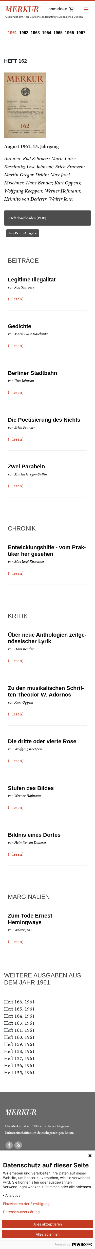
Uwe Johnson (39, 166)
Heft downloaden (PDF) (27, 218)
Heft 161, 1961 (19, 1030)
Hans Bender (39, 182)
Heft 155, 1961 (19, 1072)
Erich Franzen (69, 166)
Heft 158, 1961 (19, 1051)
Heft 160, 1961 (19, 1037)
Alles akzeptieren (47, 1224)
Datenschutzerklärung (21, 1212)
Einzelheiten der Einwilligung (26, 1204)
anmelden (57, 9)
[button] (86, 9)
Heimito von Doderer (25, 198)
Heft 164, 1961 (19, 1015)
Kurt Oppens (67, 182)
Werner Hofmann (62, 190)
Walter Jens (60, 198)
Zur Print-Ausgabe (22, 233)
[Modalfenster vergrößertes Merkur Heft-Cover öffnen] (25, 105)
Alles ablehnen (48, 1234)
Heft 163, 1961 (19, 1022)
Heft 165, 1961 (19, 1008)
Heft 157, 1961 (19, 1058)
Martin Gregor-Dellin (26, 174)
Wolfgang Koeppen (23, 190)
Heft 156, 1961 (19, 1065)
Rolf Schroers (36, 158)
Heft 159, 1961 (19, 1044)
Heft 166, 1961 (19, 1001)
